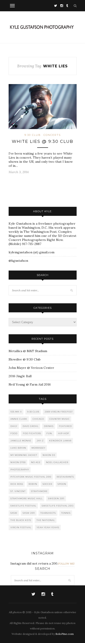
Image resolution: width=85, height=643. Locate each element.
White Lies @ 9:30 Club (42, 141)
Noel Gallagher (57, 462)
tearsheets (48, 513)
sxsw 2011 (29, 513)
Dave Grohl (31, 426)
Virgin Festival (20, 527)
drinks (48, 426)
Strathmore (39, 491)
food (13, 433)
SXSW (13, 513)
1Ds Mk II (16, 411)
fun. (49, 433)
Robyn (33, 484)
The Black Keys (20, 520)
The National (45, 520)
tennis (65, 513)
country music (59, 419)
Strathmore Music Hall (26, 498)
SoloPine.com (65, 634)
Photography (19, 469)
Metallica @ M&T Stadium (28, 351)
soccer (47, 484)
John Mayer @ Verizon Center (31, 368)
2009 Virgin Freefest (59, 411)
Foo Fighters (32, 433)
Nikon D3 (49, 455)
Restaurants (65, 477)
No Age (36, 462)
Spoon (62, 484)
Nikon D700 (18, 462)
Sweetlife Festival (23, 505)
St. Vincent (18, 491)
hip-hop (63, 433)
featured (65, 426)
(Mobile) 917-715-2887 (25, 244)
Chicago (38, 419)
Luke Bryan (18, 448)
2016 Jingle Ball (20, 376)
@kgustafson (18, 261)
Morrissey (38, 448)
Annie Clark (18, 419)
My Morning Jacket (23, 455)
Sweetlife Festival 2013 (57, 505)
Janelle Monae (20, 440)
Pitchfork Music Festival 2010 (30, 477)
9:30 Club (32, 135)
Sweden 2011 (56, 498)
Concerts (52, 135)
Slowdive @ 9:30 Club (25, 359)
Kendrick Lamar (60, 440)
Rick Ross (16, 484)
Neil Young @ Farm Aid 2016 (30, 384)
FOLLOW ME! (66, 563)
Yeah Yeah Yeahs (48, 527)
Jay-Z (40, 440)
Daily (13, 426)
